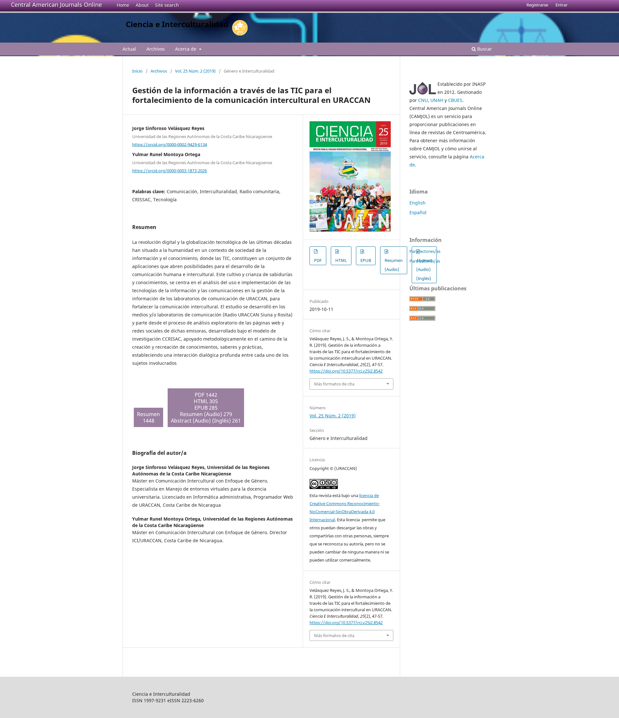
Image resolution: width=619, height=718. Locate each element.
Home (123, 5)
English (417, 203)
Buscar (484, 49)
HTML (341, 260)
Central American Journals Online (56, 4)
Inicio (137, 71)
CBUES (455, 100)
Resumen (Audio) (394, 264)
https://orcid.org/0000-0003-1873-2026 (169, 171)
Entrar (561, 5)
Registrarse (537, 5)
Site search (167, 5)
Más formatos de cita (334, 384)
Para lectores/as (424, 251)
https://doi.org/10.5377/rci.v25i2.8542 (346, 371)
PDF (318, 260)
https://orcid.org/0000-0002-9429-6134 (169, 144)
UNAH (436, 100)
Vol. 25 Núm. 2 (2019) (195, 71)
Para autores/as (424, 261)
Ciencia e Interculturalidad (177, 24)
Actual (129, 49)
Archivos (155, 49)
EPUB (365, 260)
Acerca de (186, 49)
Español (418, 212)
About (142, 5)
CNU (423, 100)
